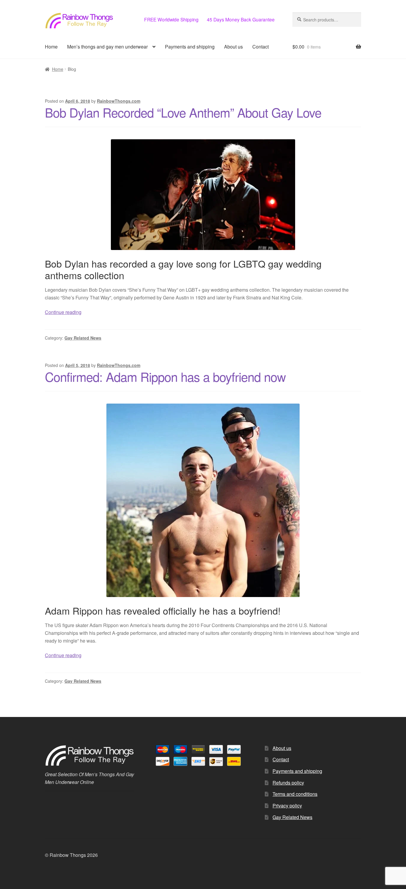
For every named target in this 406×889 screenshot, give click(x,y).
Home (51, 46)
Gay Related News (82, 338)
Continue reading (63, 312)
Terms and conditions (295, 793)
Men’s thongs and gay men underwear (107, 46)
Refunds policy (288, 782)
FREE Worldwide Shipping (171, 19)
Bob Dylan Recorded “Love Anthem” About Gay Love (183, 112)
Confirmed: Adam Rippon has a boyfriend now (165, 376)
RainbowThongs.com (118, 101)
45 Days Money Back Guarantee (241, 19)
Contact (260, 46)
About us (233, 46)
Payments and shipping (190, 46)
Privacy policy (287, 805)
